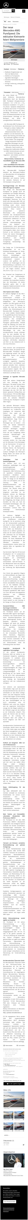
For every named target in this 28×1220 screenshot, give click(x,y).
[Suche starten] (13, 10)
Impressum (6, 1211)
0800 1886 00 (7, 1064)
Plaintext (20, 69)
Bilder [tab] (9, 21)
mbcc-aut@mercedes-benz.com (10, 1065)
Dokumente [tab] (16, 21)
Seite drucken (8, 1045)
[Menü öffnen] (23, 11)
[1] (12, 107)
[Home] (5, 5)
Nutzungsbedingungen (8, 1208)
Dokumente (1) (9, 1141)
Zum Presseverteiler (9, 1201)
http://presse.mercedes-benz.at (12, 1012)
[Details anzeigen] (23, 1108)
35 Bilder (7, 64)
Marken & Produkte (15, 17)
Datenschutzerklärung (8, 1209)
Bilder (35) (7, 1090)
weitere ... (6, 1135)
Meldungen (6, 17)
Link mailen (21, 1045)
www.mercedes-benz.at (10, 1074)
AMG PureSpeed (14, 59)
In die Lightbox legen (15, 1083)
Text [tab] (5, 21)
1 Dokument (15, 64)
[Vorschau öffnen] (14, 50)
